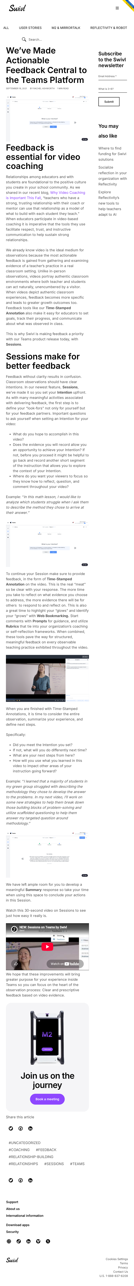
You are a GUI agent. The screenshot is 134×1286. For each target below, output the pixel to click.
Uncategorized (25, 1143)
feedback (47, 1150)
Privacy (123, 1267)
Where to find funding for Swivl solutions (112, 154)
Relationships (24, 1164)
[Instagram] (10, 1241)
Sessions (55, 1164)
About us (13, 1209)
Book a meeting (47, 1099)
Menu (117, 8)
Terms (124, 1263)
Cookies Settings (117, 1259)
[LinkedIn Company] (28, 1241)
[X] (48, 1241)
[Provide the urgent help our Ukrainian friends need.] (127, 6)
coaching (20, 1150)
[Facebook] (20, 1128)
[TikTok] (19, 1241)
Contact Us (120, 1271)
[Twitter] (11, 1128)
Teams (78, 1164)
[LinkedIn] (30, 1128)
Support (12, 1202)
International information (24, 1215)
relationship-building (32, 1157)
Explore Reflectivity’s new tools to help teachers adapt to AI (109, 203)
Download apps (17, 1225)
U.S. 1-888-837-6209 (113, 1276)
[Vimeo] (38, 1241)
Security (12, 1232)
